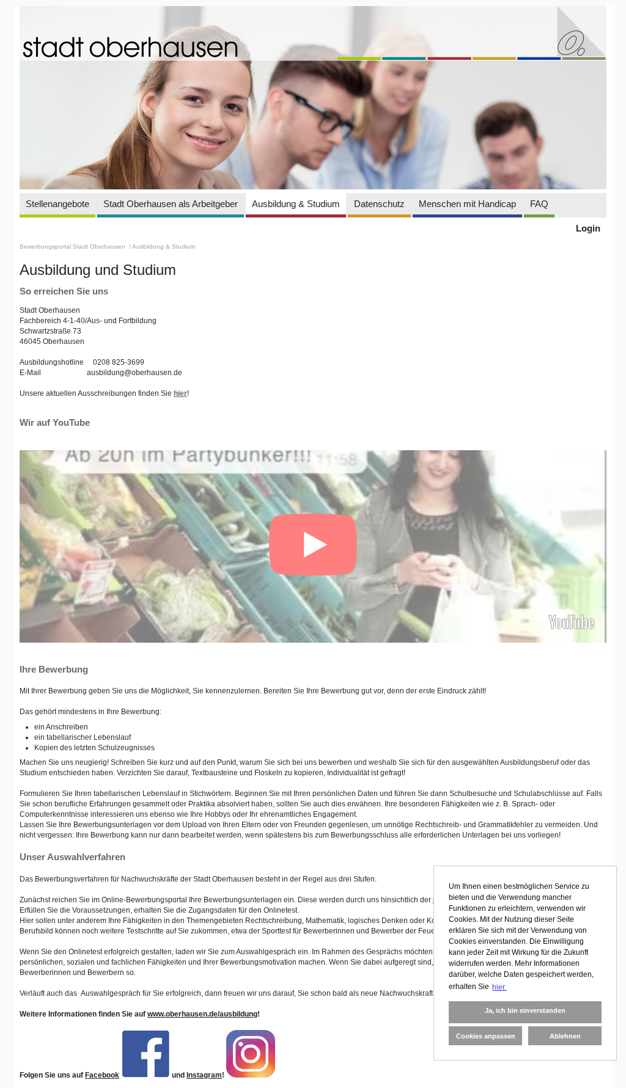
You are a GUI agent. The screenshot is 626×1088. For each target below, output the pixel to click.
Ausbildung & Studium (296, 204)
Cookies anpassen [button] (485, 1036)
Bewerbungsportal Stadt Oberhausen (73, 246)
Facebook (102, 1075)
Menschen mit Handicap (467, 204)
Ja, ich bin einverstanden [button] (525, 1010)
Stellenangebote (57, 204)
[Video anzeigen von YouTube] (313, 546)
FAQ (539, 204)
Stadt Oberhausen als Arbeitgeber (170, 204)
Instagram (204, 1075)
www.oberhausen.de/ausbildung (202, 1014)
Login (588, 228)
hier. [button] (499, 987)
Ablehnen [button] (565, 1036)
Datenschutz (379, 204)
